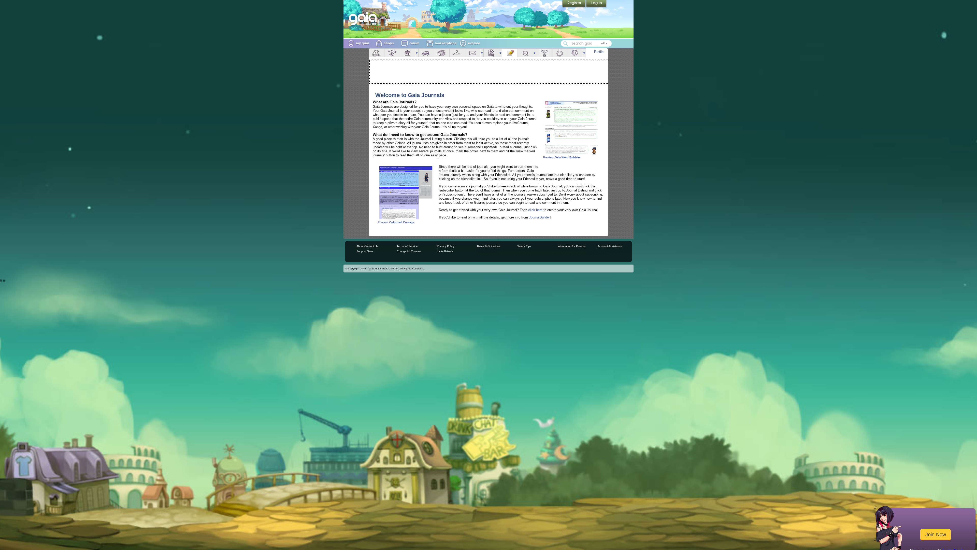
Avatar (392, 53)
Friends (491, 53)
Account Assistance (610, 246)
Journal (510, 53)
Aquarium (441, 53)
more (416, 53)
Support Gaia (364, 251)
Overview (376, 53)
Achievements (544, 53)
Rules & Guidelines (488, 246)
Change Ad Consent (409, 251)
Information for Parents (571, 246)
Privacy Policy (445, 246)
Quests (525, 53)
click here (535, 210)
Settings (575, 53)
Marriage (559, 53)
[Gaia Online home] (364, 18)
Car (426, 53)
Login (596, 4)
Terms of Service (407, 246)
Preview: (562, 157)
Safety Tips (524, 246)
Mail (472, 53)
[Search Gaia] (565, 43)
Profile (599, 52)
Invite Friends (445, 251)
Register (574, 4)
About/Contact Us (367, 246)
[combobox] (586, 43)
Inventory (457, 53)
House (407, 53)
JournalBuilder (539, 217)
